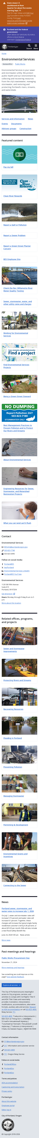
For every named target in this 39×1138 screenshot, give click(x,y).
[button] (29, 46)
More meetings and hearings (13, 967)
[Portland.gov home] (10, 47)
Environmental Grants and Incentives (15, 855)
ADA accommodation (10, 1083)
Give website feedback (15, 977)
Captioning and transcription (13, 1087)
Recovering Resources (13, 709)
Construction (25, 128)
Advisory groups (9, 128)
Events (5, 123)
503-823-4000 (31, 1009)
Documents (16, 123)
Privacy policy (7, 1091)
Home (4, 53)
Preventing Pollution (12, 767)
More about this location (11, 603)
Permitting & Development (15, 825)
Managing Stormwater (13, 796)
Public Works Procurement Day (16, 958)
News (30, 119)
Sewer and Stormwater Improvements (13, 650)
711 (13, 1012)
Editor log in (6, 1110)
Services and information (13, 119)
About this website (9, 1101)
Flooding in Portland (12, 738)
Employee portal (8, 1105)
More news (6, 940)
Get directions (7, 594)
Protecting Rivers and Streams (17, 680)
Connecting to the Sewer (14, 885)
